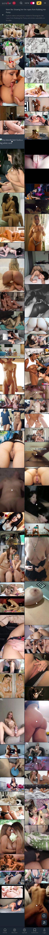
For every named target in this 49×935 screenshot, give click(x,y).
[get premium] (38, 3)
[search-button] (21, 3)
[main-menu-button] (45, 3)
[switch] (30, 3)
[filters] (44, 922)
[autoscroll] (44, 916)
